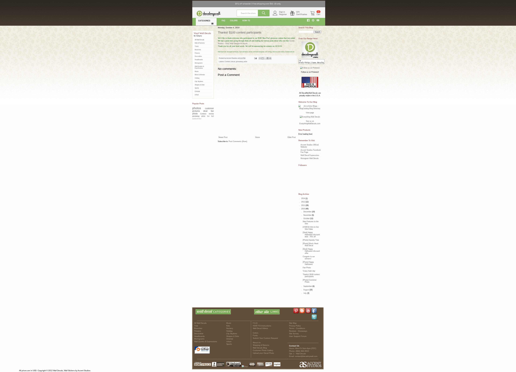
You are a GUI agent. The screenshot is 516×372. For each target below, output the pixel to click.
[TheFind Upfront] (233, 367)
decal (233, 61)
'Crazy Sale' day (309, 271)
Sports (197, 88)
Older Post (291, 137)
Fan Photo (307, 268)
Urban (197, 94)
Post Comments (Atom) (238, 141)
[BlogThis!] (262, 58)
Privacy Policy (295, 326)
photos (196, 108)
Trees (197, 46)
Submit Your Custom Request (265, 338)
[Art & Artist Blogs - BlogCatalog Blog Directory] (309, 108)
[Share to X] (265, 58)
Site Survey (294, 334)
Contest (227, 61)
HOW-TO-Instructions (262, 326)
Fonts (255, 335)
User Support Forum (298, 336)
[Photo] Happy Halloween (308, 263)
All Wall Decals (199, 39)
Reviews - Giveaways (298, 331)
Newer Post (222, 137)
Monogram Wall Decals (310, 158)
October (306, 218)
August (306, 290)
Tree (196, 326)
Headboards (199, 59)
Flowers (197, 53)
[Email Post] (255, 58)
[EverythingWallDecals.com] (310, 117)
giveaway (239, 61)
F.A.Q (255, 323)
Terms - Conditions (297, 328)
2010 (303, 209)
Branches (198, 49)
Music (197, 71)
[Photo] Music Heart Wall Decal (310, 244)
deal (205, 111)
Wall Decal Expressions (310, 155)
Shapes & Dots (200, 85)
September (307, 286)
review (211, 114)
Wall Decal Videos (260, 328)
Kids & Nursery (200, 43)
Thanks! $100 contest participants (239, 32)
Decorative (198, 56)
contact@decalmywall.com (306, 356)
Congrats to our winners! (309, 258)
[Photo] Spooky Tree (311, 240)
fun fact (210, 116)
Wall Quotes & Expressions (199, 67)
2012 (303, 202)
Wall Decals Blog (260, 348)
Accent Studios (232, 58)
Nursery (229, 328)
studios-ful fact (196, 118)
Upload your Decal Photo (263, 353)
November (307, 215)
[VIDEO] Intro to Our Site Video (311, 228)
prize (245, 61)
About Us (257, 343)
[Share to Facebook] (267, 58)
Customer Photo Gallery (263, 350)
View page (310, 113)
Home (257, 137)
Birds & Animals (200, 74)
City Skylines (199, 81)
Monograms (199, 63)
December (307, 212)
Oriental (197, 91)
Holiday (197, 78)
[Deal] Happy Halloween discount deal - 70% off (311, 234)
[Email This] (260, 58)
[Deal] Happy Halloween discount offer (311, 251)
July (305, 293)
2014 (303, 198)
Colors (255, 333)
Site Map (293, 323)
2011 (303, 205)
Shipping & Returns (261, 345)
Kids (228, 326)
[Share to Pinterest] (270, 58)
